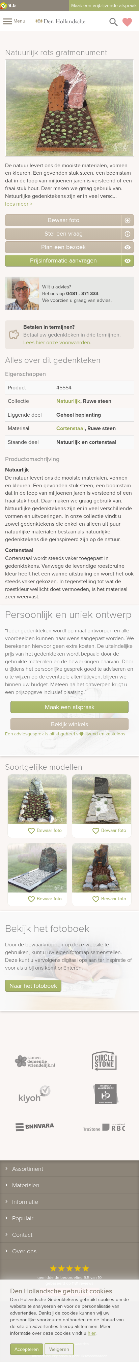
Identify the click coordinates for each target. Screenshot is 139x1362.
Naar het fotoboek (33, 985)
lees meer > (18, 203)
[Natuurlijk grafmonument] (37, 799)
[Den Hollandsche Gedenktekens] (60, 21)
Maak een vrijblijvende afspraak (104, 5)
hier (91, 1333)
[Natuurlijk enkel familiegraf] (101, 799)
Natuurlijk (68, 401)
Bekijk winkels (69, 724)
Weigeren (59, 1349)
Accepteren (27, 1349)
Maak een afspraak (69, 707)
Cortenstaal (70, 428)
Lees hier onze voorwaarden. (57, 342)
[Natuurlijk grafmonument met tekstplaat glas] (37, 868)
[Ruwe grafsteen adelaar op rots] (101, 868)
